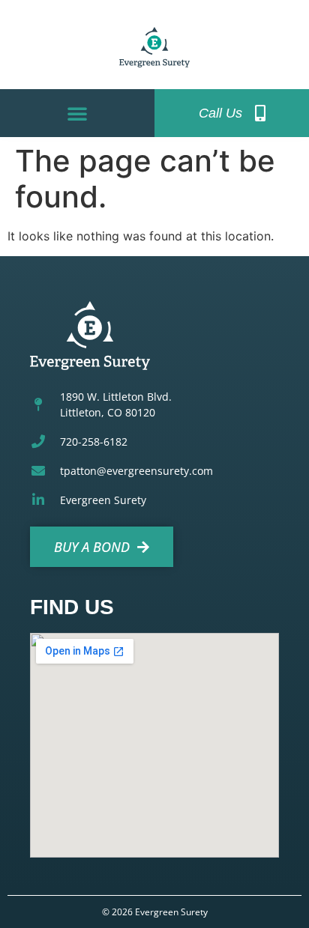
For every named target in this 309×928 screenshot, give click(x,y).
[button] (77, 113)
